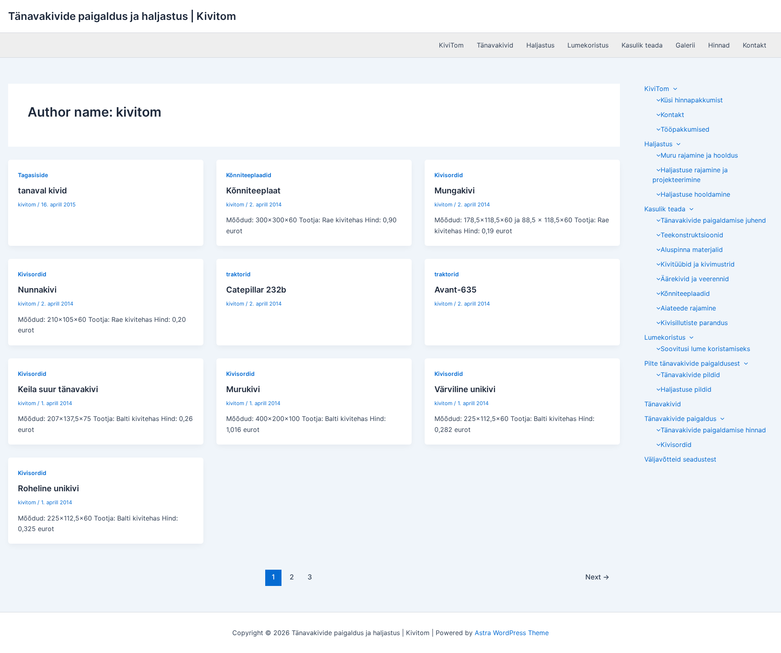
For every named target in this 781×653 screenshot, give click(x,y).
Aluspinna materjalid (692, 249)
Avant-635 (455, 290)
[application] (673, 89)
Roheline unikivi (48, 488)
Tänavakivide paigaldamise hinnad (713, 430)
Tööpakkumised (685, 129)
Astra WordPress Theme (512, 633)
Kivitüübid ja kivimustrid (698, 264)
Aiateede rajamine (688, 308)
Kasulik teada (642, 45)
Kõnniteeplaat (253, 190)
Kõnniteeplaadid (248, 174)
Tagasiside (33, 174)
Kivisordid (448, 174)
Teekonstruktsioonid (692, 235)
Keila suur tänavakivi (58, 389)
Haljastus (540, 45)
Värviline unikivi (464, 389)
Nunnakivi (37, 290)
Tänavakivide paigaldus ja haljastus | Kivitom (122, 16)
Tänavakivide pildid (690, 375)
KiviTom (451, 45)
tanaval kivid (42, 190)
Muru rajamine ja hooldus (699, 155)
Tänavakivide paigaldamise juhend (713, 220)
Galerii (685, 45)
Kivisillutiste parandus (694, 323)
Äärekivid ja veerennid (695, 279)
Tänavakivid (495, 45)
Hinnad (719, 45)
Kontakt (754, 45)
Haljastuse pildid (686, 389)
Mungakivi (454, 190)
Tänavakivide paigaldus (680, 418)
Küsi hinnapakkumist (692, 100)
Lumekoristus (588, 45)
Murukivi (243, 389)
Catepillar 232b (256, 290)
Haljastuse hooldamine (695, 194)
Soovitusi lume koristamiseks (705, 349)
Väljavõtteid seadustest (680, 459)
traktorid (238, 274)
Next (597, 577)
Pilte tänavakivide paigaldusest (692, 363)
